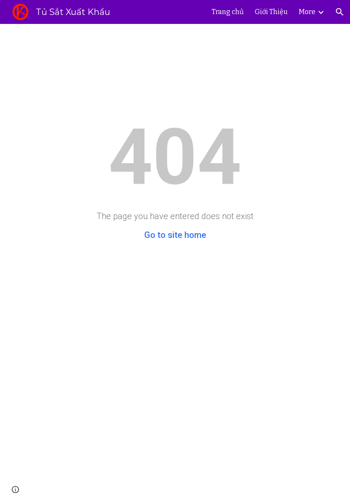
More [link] (307, 12)
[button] (340, 12)
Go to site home (175, 235)
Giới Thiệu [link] (271, 12)
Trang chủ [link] (228, 12)
